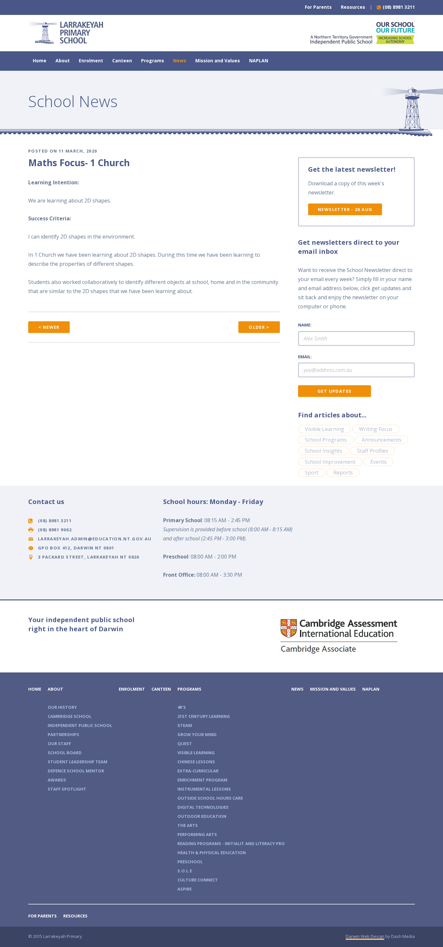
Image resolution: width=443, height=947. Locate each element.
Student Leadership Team (77, 762)
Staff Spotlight (67, 789)
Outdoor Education (201, 816)
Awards (57, 780)
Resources (353, 7)
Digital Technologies (203, 807)
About (62, 60)
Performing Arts (197, 834)
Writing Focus (375, 429)
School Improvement (330, 461)
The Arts (187, 825)
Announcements (381, 439)
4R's (181, 707)
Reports (343, 472)
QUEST (184, 743)
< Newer (49, 327)
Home (39, 60)
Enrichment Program (202, 780)
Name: (305, 325)
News (179, 60)
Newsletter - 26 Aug (345, 209)
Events (378, 461)
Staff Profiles (372, 450)
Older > (259, 327)
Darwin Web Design (365, 936)
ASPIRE (184, 889)
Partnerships (63, 734)
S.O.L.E (184, 871)
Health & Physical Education (211, 852)
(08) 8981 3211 (398, 7)
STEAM (184, 725)
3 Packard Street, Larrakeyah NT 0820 (88, 557)
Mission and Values (217, 60)
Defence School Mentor (76, 771)
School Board (65, 753)
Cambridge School (69, 716)
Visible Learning (324, 429)
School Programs (326, 439)
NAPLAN (258, 60)
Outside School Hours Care (210, 798)
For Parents (318, 7)
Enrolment (91, 60)
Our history (62, 707)
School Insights (323, 450)
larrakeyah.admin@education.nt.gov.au (95, 539)
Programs (152, 60)
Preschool (190, 862)
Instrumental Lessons (204, 789)
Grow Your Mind (197, 734)
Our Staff (59, 743)
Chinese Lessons (196, 762)
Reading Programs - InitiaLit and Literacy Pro (231, 843)
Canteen (122, 60)
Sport (311, 472)
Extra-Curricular (198, 771)
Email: (305, 357)
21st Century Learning (203, 716)
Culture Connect (197, 880)
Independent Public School (80, 725)
